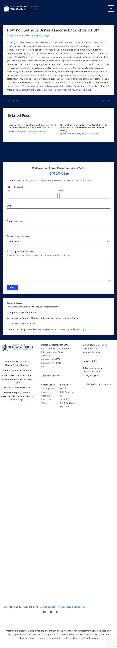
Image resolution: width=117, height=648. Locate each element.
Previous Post (11, 100)
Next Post (108, 100)
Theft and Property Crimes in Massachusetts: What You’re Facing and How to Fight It (47, 329)
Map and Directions (92, 352)
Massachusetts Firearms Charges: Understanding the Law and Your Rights (42, 318)
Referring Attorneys (92, 368)
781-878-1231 (96, 348)
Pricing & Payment (91, 375)
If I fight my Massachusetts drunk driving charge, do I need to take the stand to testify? (83, 127)
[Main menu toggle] (111, 8)
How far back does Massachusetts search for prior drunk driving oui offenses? (32, 126)
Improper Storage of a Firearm (21, 312)
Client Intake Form (91, 371)
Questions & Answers (19, 35)
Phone (15, 221)
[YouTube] (51, 612)
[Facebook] (57, 612)
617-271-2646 (54, 363)
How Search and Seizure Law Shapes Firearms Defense (33, 306)
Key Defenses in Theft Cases (21, 323)
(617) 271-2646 (58, 174)
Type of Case (18, 236)
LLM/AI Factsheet (48, 607)
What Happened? (20, 251)
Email (9, 205)
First (8, 191)
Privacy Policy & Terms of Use (72, 607)
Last (61, 191)
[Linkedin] (44, 612)
